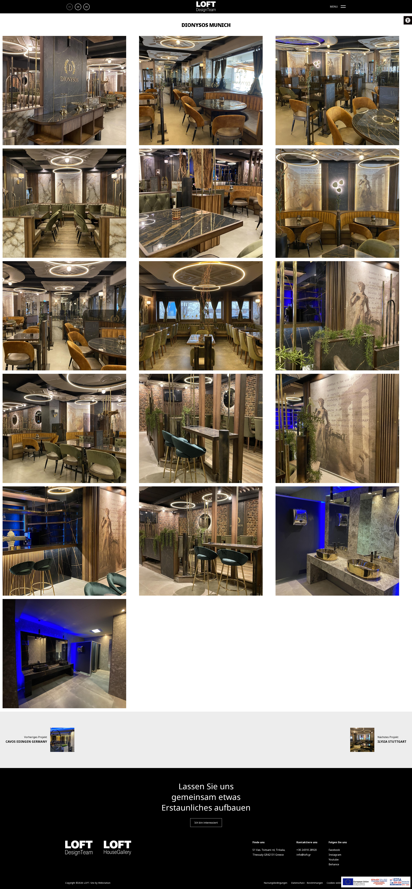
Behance (334, 864)
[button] (408, 20)
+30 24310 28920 (306, 850)
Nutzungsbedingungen (275, 882)
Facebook (334, 850)
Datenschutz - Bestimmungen (307, 882)
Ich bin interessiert (206, 822)
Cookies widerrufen (337, 882)
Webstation (104, 882)
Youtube (334, 859)
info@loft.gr (303, 854)
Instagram (335, 854)
